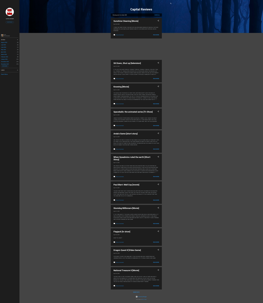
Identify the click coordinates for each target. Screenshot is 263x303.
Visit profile (9, 22)
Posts (4, 34)
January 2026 (4, 59)
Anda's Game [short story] (125, 133)
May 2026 (3, 49)
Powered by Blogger (142, 296)
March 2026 (4, 54)
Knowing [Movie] (121, 86)
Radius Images (144, 299)
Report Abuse (4, 74)
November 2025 (5, 64)
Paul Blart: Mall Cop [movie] (126, 184)
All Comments (6, 36)
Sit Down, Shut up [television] (127, 63)
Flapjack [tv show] (121, 231)
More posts (136, 292)
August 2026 (4, 42)
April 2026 (3, 52)
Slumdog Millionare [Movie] (126, 208)
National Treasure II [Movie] (126, 270)
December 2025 (5, 61)
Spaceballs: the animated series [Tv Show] (133, 112)
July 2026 (3, 44)
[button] (158, 21)
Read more (156, 34)
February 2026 (4, 56)
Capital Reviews (141, 9)
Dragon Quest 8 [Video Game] (127, 250)
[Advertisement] (167, 34)
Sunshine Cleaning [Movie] (125, 21)
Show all (157, 15)
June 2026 (3, 47)
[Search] (171, 4)
